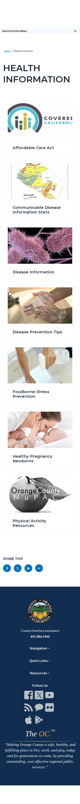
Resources (38, 673)
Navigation (38, 648)
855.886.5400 (40, 636)
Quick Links (38, 661)
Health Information (23, 50)
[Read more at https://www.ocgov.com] (40, 611)
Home (7, 50)
